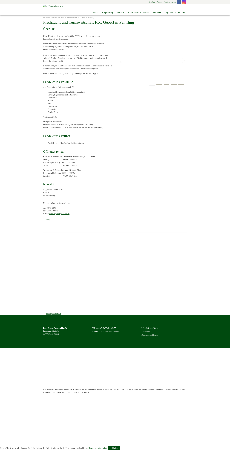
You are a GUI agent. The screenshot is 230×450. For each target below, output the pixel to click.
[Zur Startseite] (53, 9)
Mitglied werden (170, 2)
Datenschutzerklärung (149, 335)
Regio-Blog (107, 12)
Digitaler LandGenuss (175, 12)
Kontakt (152, 2)
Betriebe (120, 12)
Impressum (145, 331)
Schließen (114, 448)
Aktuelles (156, 12)
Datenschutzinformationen (98, 448)
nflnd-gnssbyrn (111, 331)
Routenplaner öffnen (53, 314)
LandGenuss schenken (138, 12)
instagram (49, 219)
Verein (159, 2)
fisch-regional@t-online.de (59, 214)
